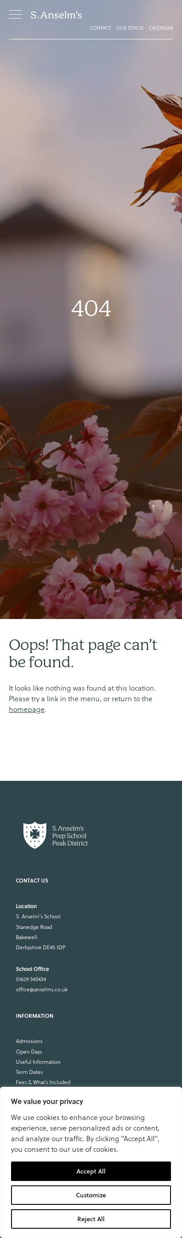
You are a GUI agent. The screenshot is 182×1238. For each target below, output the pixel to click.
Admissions (29, 1041)
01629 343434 (31, 979)
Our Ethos (130, 27)
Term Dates (29, 1072)
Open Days (29, 1051)
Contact (100, 27)
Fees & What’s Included (43, 1082)
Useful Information (38, 1062)
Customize (91, 1195)
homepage (27, 709)
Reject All (91, 1219)
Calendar (161, 27)
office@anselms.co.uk (42, 989)
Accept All (91, 1171)
